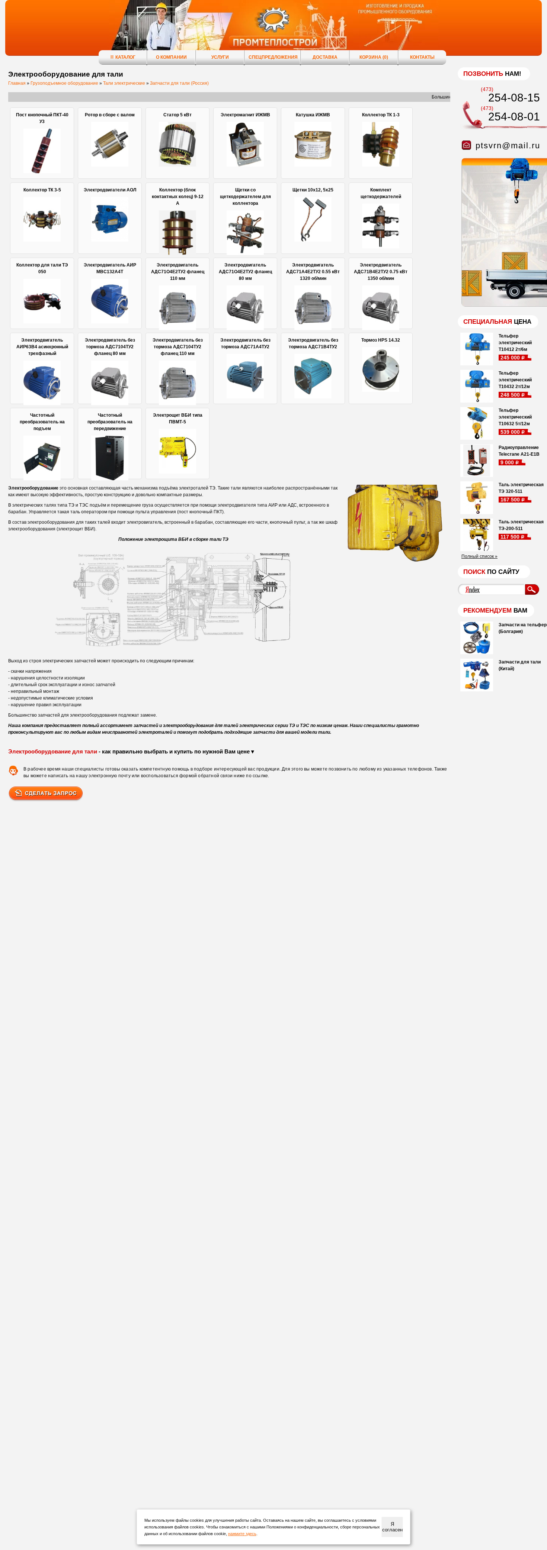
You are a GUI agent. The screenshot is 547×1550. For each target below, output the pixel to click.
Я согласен (392, 1527)
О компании (171, 57)
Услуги (220, 57)
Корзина (373, 57)
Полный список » (479, 556)
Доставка (325, 57)
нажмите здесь (242, 1533)
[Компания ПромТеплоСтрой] (273, 31)
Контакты (422, 57)
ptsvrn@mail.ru (508, 145)
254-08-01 (514, 116)
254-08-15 (514, 97)
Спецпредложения (273, 57)
